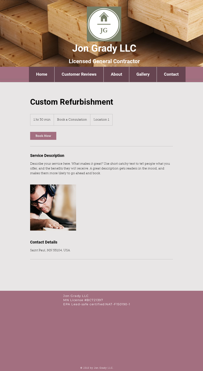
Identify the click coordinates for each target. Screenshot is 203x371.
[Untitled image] (53, 208)
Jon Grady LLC (104, 48)
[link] (43, 136)
